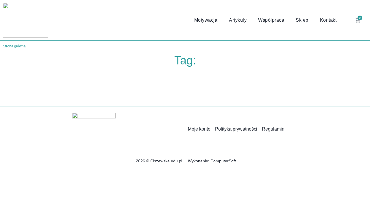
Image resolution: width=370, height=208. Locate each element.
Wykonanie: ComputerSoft (212, 161)
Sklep (302, 20)
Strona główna (14, 46)
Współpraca (271, 20)
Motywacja (206, 20)
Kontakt (328, 20)
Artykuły (238, 20)
